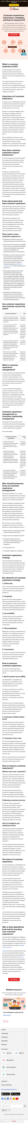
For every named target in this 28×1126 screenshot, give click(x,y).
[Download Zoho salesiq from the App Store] (5, 1094)
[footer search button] (24, 1106)
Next (7, 1021)
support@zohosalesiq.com (10, 1089)
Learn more (6, 1018)
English (5, 1110)
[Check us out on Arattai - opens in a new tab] (14, 1099)
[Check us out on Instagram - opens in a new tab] (11, 1099)
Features (4, 951)
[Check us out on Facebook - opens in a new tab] (2, 1099)
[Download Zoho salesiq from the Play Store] (15, 1094)
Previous (4, 1021)
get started (13, 34)
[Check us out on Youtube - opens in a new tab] (17, 1099)
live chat (21, 957)
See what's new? (14, 5)
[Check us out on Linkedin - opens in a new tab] (8, 1099)
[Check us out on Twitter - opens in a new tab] (5, 1099)
